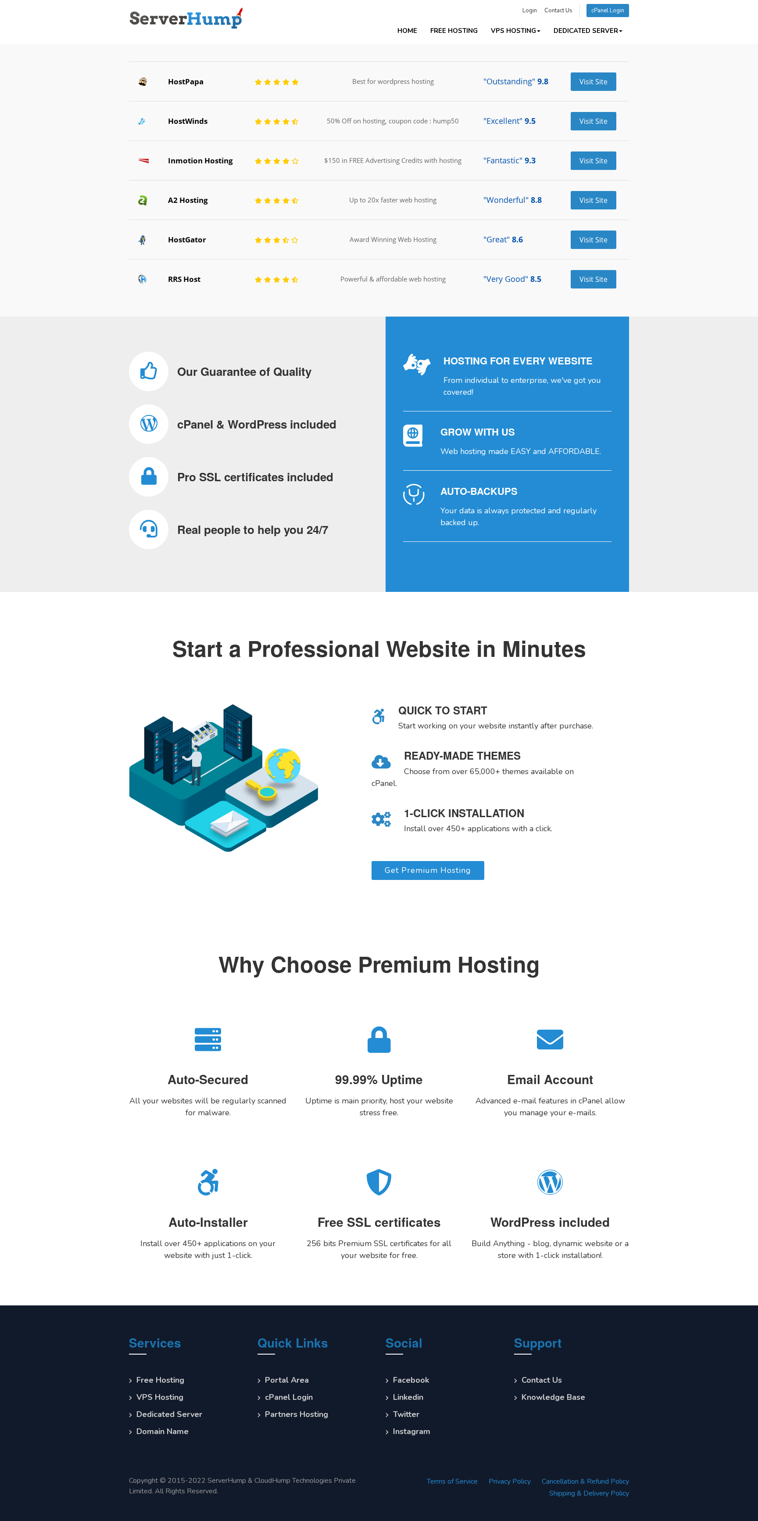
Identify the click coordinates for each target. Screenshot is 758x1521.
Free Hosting (454, 30)
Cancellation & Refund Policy (585, 1483)
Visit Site (593, 82)
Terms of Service (452, 1483)
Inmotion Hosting (200, 160)
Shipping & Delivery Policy (589, 1495)
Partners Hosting (296, 1416)
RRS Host (184, 279)
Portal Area (287, 1382)
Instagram (411, 1433)
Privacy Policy (510, 1483)
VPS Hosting (513, 30)
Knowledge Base (553, 1399)
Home (407, 30)
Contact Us (558, 10)
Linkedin (408, 1399)
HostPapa (186, 81)
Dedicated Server (586, 30)
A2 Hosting (188, 200)
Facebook (411, 1382)
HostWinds (187, 121)
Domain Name (162, 1433)
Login (529, 10)
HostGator (187, 239)
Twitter (406, 1416)
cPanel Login (607, 10)
